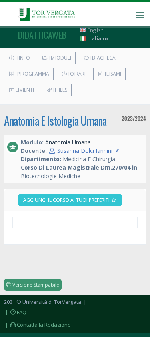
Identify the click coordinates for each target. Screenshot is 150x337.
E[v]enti (24, 89)
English (95, 30)
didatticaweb (42, 34)
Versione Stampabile (35, 284)
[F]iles (59, 89)
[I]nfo (22, 57)
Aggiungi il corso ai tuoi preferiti (67, 200)
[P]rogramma (31, 73)
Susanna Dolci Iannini (84, 150)
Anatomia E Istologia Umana (55, 120)
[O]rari (76, 73)
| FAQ (15, 312)
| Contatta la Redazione (37, 324)
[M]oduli (59, 57)
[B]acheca (102, 57)
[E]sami (112, 73)
